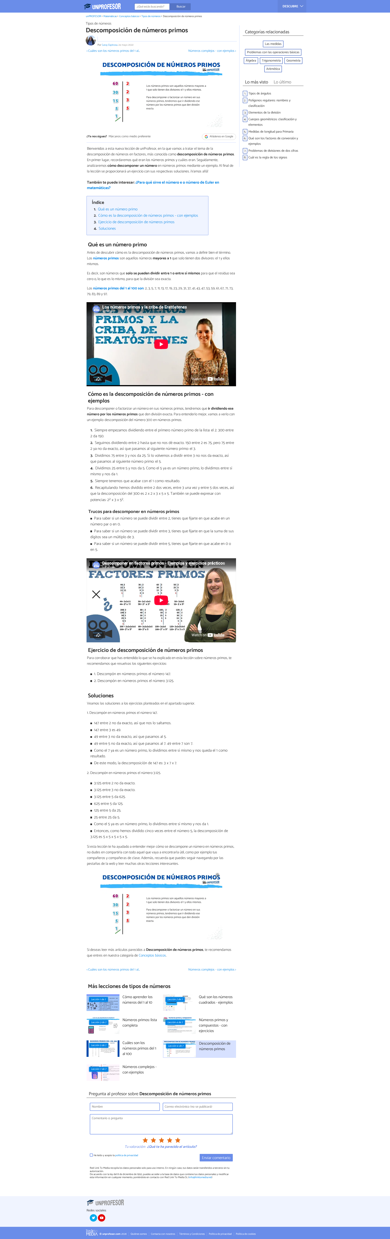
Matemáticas (110, 16)
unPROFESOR (93, 16)
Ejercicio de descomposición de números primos (136, 222)
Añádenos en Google (221, 136)
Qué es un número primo (118, 209)
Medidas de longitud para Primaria (271, 131)
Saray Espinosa (109, 45)
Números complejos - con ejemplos (139, 1069)
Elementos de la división (264, 112)
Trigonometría (271, 60)
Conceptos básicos (129, 16)
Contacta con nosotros (163, 1234)
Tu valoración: (135, 1147)
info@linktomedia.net (200, 1177)
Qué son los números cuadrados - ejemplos (216, 999)
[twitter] (93, 1218)
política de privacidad (126, 1155)
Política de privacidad (220, 1234)
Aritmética (273, 69)
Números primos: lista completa (139, 1022)
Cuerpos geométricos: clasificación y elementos (272, 122)
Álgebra (251, 60)
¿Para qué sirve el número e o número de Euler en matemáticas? (153, 185)
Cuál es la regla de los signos (267, 157)
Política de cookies (246, 1234)
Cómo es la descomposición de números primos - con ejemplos (148, 215)
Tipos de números (150, 16)
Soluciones (107, 228)
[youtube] (101, 1218)
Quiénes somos (139, 1234)
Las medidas (273, 44)
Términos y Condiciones (192, 1234)
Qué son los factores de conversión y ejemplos (273, 141)
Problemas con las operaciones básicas (273, 52)
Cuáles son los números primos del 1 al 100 (139, 1048)
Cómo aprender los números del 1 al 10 (137, 999)
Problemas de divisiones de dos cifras (273, 151)
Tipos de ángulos (259, 93)
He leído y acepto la (116, 1155)
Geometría (293, 60)
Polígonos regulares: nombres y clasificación (269, 103)
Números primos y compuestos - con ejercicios (213, 1025)
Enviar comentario (216, 1158)
